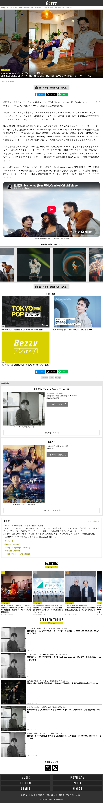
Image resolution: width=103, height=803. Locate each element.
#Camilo (45, 377)
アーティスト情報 (91, 521)
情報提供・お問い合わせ (46, 795)
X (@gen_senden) (12, 544)
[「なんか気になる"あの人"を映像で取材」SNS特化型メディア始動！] (25, 347)
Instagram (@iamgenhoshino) (17, 547)
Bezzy (3, 8)
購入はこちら (57, 404)
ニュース (9, 8)
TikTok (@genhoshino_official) (17, 553)
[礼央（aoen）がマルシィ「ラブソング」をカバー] (77, 312)
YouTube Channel (12, 550)
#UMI (51, 377)
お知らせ (61, 795)
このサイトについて (28, 795)
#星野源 (58, 377)
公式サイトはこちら (57, 454)
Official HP (9, 541)
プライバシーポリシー (74, 795)
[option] (33, 265)
